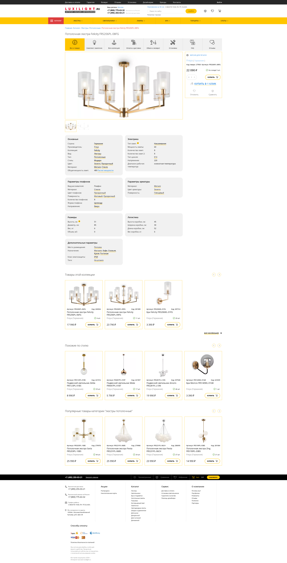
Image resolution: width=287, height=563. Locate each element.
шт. (198, 477)
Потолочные (95, 28)
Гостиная (104, 253)
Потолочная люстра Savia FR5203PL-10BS (79, 450)
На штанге (98, 260)
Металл (97, 167)
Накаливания (160, 143)
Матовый (98, 196)
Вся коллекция (211, 333)
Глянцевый (159, 193)
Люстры (84, 28)
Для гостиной (136, 518)
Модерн (97, 160)
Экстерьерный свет (138, 503)
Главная (68, 28)
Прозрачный (107, 163)
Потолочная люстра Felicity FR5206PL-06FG (80, 313)
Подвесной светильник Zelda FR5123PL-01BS (81, 384)
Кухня (96, 253)
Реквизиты (195, 496)
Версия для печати (198, 55)
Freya (96, 147)
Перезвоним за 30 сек (155, 7)
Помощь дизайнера (168, 498)
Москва (120, 7)
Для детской (135, 515)
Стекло (105, 167)
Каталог (58, 21)
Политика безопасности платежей (82, 542)
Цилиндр (98, 203)
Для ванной (135, 520)
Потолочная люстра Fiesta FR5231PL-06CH (159, 450)
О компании (198, 486)
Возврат (104, 2)
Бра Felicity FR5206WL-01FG (160, 312)
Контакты (177, 2)
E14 (155, 157)
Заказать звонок (92, 477)
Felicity (97, 150)
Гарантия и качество (168, 496)
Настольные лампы (138, 498)
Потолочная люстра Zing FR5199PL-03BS (198, 450)
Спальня (112, 250)
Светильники (135, 493)
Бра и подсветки (136, 496)
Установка (132, 2)
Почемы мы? (196, 491)
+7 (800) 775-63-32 (123, 10)
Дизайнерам (148, 2)
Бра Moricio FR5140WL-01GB (200, 383)
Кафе (105, 250)
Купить (211, 77)
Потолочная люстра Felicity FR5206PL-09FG (120, 313)
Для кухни (134, 513)
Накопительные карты (109, 493)
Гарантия (90, 2)
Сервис (165, 486)
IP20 (96, 257)
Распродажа (105, 491)
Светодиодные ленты (138, 508)
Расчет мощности (106, 170)
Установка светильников (170, 493)
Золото (97, 163)
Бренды (163, 2)
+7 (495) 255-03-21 (123, 13)
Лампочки (134, 506)
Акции (104, 486)
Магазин (98, 250)
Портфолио (196, 493)
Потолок (98, 247)
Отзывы (117, 2)
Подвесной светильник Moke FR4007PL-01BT (121, 384)
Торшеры (134, 501)
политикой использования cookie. (83, 553)
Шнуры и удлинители (138, 510)
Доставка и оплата (72, 2)
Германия (98, 143)
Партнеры (195, 503)
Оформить (213, 477)
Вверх (96, 206)
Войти (219, 2)
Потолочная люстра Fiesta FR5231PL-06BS (119, 450)
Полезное (195, 501)
